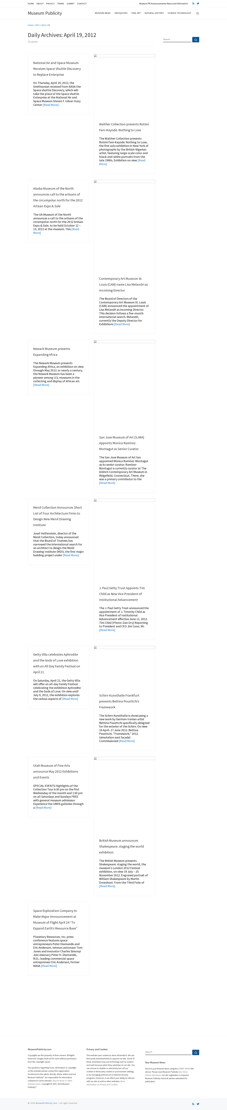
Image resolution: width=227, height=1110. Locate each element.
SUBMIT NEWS (184, 1068)
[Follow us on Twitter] (198, 3)
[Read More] (51, 105)
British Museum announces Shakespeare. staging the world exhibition (121, 846)
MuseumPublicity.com (46, 1103)
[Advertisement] (181, 94)
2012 (37, 25)
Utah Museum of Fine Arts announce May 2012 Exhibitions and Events (55, 771)
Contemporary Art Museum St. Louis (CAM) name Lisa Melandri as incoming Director (123, 284)
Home (30, 25)
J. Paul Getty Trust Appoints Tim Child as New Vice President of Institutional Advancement (122, 594)
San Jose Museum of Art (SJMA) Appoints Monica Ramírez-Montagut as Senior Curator (121, 443)
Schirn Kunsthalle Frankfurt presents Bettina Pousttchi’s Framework (119, 701)
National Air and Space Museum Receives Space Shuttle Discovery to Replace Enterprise (57, 69)
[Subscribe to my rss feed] (193, 3)
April (43, 25)
